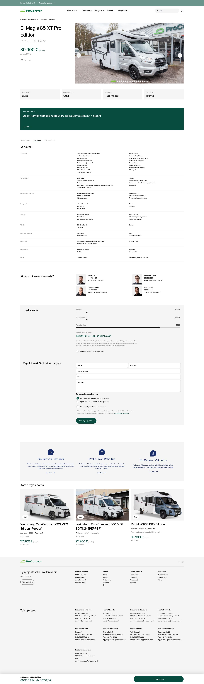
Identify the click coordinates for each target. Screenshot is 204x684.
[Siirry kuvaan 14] (142, 81)
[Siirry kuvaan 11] (136, 81)
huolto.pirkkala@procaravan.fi (141, 639)
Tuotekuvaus (25, 140)
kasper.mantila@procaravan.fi (153, 280)
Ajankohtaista (163, 575)
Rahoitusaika (81, 325)
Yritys (160, 580)
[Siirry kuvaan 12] (138, 81)
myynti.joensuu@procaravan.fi (86, 661)
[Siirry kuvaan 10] (134, 81)
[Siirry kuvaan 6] (125, 81)
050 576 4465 (92, 278)
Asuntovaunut (80, 580)
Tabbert (106, 582)
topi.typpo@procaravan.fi (152, 292)
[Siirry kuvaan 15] (145, 81)
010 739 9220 (139, 637)
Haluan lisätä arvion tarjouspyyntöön (92, 351)
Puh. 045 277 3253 (165, 618)
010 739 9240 (84, 637)
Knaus (105, 575)
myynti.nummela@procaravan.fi (142, 621)
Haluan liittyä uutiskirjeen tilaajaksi (93, 407)
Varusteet (37, 140)
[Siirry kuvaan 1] (113, 81)
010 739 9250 (167, 637)
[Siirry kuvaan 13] (140, 81)
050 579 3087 (92, 290)
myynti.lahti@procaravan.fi (85, 639)
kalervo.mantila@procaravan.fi (97, 292)
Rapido (105, 577)
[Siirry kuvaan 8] (130, 81)
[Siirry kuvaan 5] (123, 81)
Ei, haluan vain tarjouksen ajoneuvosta (94, 398)
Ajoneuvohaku (72, 11)
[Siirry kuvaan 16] (147, 81)
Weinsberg (107, 580)
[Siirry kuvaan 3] (119, 81)
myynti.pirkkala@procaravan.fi (114, 639)
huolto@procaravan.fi (111, 621)
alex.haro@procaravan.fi (95, 280)
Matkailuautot (80, 577)
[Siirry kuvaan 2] (117, 81)
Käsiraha (79, 309)
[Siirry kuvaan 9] (132, 81)
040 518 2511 (148, 290)
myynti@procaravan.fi (83, 621)
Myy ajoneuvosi (100, 11)
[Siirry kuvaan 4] (121, 81)
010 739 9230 (112, 637)
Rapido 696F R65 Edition (148, 524)
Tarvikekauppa (87, 11)
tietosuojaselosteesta (121, 413)
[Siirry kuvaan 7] (128, 81)
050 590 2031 (148, 278)
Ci (103, 585)
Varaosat (133, 577)
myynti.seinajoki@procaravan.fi (169, 639)
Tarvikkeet (134, 575)
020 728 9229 (139, 618)
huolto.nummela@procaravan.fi (169, 621)
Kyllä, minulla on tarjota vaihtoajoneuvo (94, 401)
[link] (47, 3)
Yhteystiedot (122, 11)
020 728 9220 (84, 618)
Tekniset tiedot (49, 140)
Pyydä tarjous (159, 679)
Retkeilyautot (80, 582)
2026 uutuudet (80, 575)
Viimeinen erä (81, 317)
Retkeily (133, 582)
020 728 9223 (112, 618)
